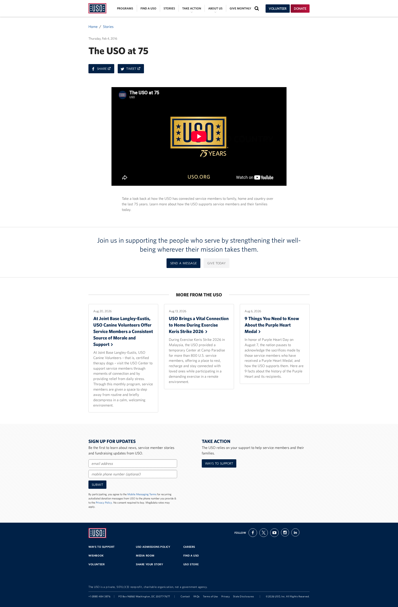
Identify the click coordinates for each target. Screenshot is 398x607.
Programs (125, 8)
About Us (215, 8)
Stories (169, 8)
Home (93, 26)
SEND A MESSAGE (183, 263)
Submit (97, 485)
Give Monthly (240, 8)
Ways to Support (219, 463)
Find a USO (148, 8)
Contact (185, 596)
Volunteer (278, 8)
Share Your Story (149, 564)
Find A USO (191, 555)
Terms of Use (210, 596)
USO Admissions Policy (153, 546)
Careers (189, 546)
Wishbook (96, 555)
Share (105, 69)
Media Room (145, 555)
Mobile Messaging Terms (141, 494)
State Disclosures (243, 596)
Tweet (135, 69)
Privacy (225, 596)
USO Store (191, 564)
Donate (300, 8)
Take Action (191, 8)
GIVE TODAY (216, 263)
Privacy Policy (104, 502)
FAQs (196, 596)
